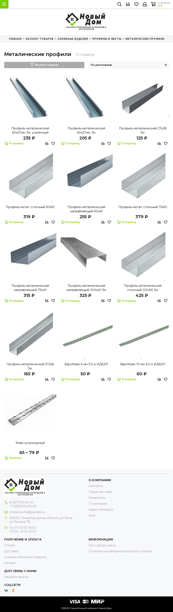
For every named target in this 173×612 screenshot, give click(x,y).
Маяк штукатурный (30, 443)
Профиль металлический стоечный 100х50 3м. (143, 288)
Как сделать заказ (102, 545)
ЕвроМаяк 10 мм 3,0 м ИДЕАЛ (142, 364)
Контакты (96, 486)
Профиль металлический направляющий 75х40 (30, 288)
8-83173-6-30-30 (21, 502)
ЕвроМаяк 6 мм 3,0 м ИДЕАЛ (86, 364)
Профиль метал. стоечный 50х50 (30, 207)
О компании (98, 504)
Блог (92, 515)
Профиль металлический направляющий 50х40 (86, 209)
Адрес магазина (101, 509)
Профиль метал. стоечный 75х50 (142, 207)
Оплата (9, 545)
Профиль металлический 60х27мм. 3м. (86, 130)
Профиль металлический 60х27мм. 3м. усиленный (30, 130)
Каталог (10, 563)
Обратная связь (100, 492)
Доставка (11, 551)
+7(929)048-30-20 (22, 506)
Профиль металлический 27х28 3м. (142, 130)
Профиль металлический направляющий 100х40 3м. (86, 288)
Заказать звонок (16, 577)
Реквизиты (97, 498)
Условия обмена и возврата (25, 557)
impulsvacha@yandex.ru (27, 512)
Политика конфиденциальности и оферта (120, 551)
